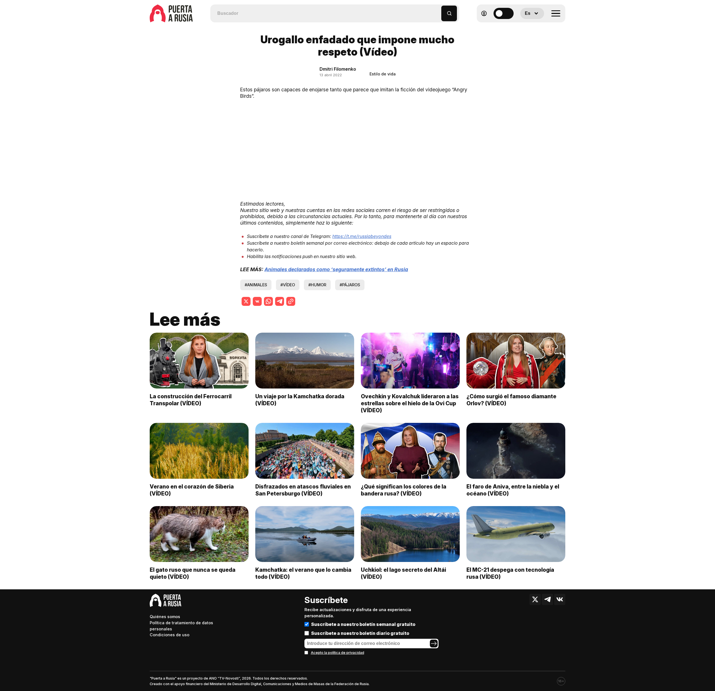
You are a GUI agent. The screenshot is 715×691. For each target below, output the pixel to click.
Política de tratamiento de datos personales (181, 625)
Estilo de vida (383, 74)
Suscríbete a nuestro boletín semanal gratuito (363, 624)
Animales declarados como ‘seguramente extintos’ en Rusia (336, 269)
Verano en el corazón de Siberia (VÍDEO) (192, 490)
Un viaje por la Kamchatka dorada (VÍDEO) (299, 400)
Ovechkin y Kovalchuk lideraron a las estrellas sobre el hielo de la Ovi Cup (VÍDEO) (410, 403)
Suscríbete (326, 600)
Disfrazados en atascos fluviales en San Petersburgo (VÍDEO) (303, 490)
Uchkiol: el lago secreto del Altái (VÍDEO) (403, 573)
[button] (437, 11)
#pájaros (350, 284)
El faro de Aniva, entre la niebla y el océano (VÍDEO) (512, 490)
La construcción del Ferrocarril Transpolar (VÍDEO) (191, 400)
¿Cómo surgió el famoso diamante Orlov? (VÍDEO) (511, 400)
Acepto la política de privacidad (337, 653)
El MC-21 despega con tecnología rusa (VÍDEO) (510, 573)
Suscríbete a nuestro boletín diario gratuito (360, 633)
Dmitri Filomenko (338, 69)
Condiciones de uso (169, 634)
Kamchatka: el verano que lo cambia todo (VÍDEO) (303, 573)
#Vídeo (287, 284)
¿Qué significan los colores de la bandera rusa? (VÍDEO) (403, 490)
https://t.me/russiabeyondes (361, 236)
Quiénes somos (165, 616)
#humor (317, 284)
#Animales (256, 284)
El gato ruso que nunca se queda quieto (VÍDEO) (192, 573)
